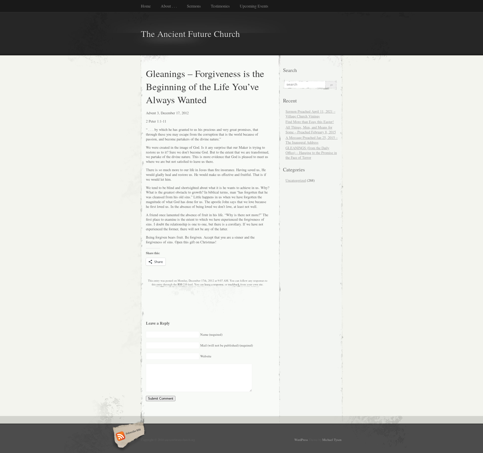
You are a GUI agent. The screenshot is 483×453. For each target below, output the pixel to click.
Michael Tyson (331, 439)
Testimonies (220, 6)
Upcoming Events (254, 6)
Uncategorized (296, 180)
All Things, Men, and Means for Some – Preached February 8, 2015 (311, 129)
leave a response (214, 284)
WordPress (301, 439)
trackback (233, 284)
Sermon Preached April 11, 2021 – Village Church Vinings (310, 114)
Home (146, 6)
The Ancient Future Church (190, 34)
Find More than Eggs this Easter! (310, 121)
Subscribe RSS (128, 436)
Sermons (194, 6)
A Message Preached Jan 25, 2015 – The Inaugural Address (312, 140)
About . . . (169, 6)
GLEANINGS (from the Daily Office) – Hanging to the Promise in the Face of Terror (311, 152)
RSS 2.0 (182, 284)
